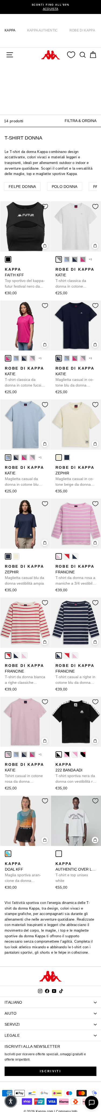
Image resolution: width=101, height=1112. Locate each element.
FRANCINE (75, 575)
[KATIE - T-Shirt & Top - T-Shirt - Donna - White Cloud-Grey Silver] (58, 259)
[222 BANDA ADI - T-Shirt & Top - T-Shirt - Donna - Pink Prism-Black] (67, 754)
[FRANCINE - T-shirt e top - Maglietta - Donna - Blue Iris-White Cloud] (75, 556)
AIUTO (11, 1013)
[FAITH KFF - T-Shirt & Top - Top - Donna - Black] (8, 259)
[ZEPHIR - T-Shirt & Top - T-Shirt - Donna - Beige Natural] (58, 457)
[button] (10, 1101)
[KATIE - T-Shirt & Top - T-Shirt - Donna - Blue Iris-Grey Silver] (75, 259)
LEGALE (12, 1035)
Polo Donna (65, 186)
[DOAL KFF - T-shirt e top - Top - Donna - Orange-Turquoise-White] (8, 853)
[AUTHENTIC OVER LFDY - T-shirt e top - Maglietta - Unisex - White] (58, 853)
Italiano (13, 1002)
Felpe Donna (22, 186)
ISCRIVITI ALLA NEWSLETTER (32, 1046)
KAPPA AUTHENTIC (42, 30)
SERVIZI (12, 1024)
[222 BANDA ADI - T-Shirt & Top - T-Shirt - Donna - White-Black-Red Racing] (83, 754)
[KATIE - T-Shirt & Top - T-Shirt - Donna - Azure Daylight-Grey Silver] (67, 259)
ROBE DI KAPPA (82, 30)
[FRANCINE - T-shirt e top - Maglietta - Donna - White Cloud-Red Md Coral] (67, 556)
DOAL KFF (23, 872)
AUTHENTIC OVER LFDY (76, 872)
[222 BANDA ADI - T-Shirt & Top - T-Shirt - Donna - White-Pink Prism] (75, 754)
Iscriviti (50, 1071)
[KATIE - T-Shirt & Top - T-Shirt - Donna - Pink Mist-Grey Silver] (32, 358)
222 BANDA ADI (75, 773)
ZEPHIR (75, 476)
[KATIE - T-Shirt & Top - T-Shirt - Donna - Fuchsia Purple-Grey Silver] (83, 259)
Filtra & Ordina (80, 121)
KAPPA (10, 30)
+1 (90, 259)
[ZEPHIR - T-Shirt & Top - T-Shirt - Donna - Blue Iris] (67, 457)
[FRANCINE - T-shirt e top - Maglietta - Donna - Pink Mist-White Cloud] (58, 556)
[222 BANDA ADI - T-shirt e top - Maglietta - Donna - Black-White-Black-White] (58, 754)
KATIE (75, 278)
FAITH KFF (25, 278)
